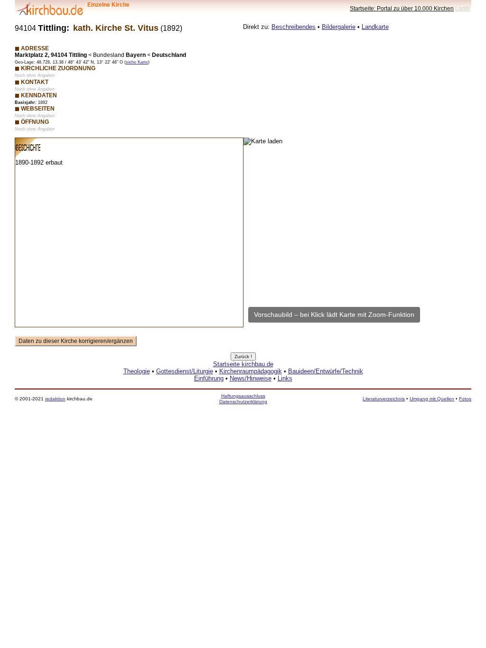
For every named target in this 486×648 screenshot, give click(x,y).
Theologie (136, 371)
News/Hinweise (250, 378)
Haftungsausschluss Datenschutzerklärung (243, 398)
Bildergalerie (338, 26)
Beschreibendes (293, 26)
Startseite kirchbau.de (243, 364)
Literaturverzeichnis (384, 398)
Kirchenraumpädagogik (250, 371)
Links (285, 378)
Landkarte (375, 26)
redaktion (55, 398)
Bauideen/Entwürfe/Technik (325, 371)
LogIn (462, 8)
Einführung (209, 378)
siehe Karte (137, 62)
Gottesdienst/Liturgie (184, 371)
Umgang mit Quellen (432, 398)
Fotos (465, 398)
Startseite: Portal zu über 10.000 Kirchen (402, 8)
